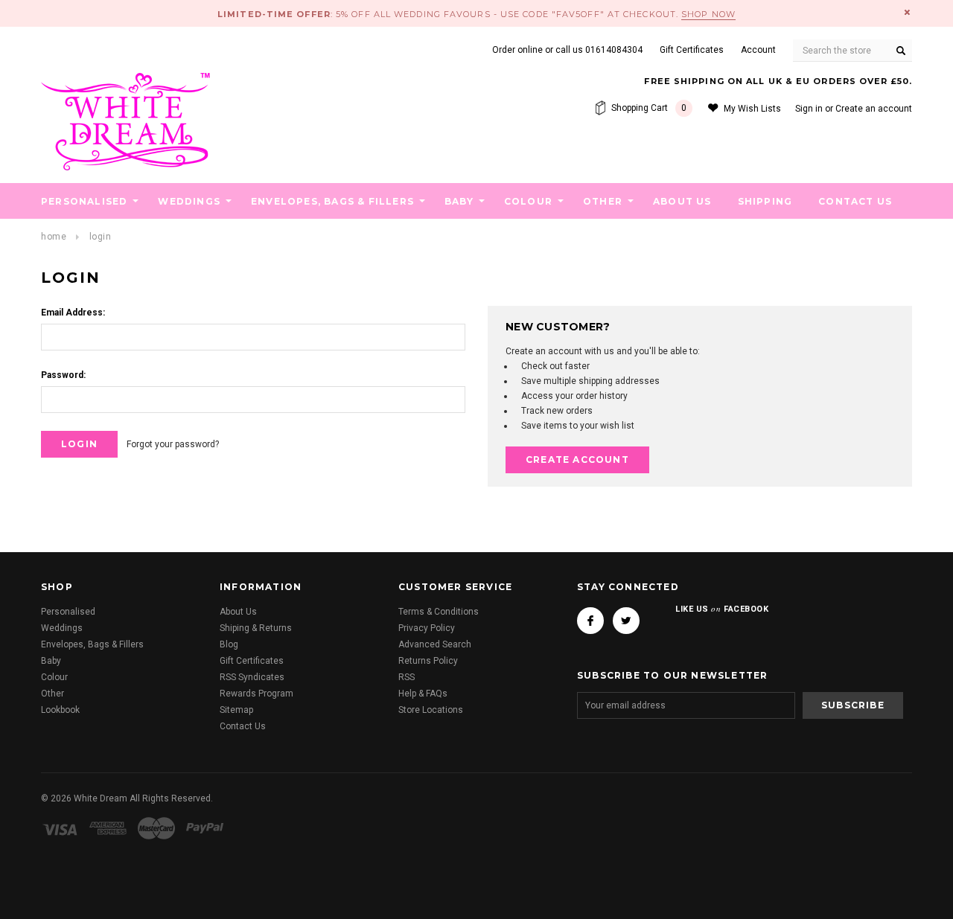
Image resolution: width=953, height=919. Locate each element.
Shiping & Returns (256, 628)
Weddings (189, 201)
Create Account (577, 459)
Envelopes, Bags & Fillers (332, 201)
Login (100, 236)
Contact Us (855, 201)
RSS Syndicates (252, 677)
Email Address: (73, 312)
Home (53, 236)
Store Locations (430, 710)
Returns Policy (428, 661)
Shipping (765, 201)
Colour (528, 201)
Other (602, 201)
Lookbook (60, 710)
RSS (406, 677)
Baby (459, 201)
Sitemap (236, 710)
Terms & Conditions (438, 611)
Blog (229, 644)
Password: (63, 375)
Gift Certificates (252, 661)
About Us (682, 201)
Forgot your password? (173, 444)
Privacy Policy (426, 628)
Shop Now (708, 14)
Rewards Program (256, 693)
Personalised (84, 201)
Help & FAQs (422, 693)
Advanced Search (434, 644)
